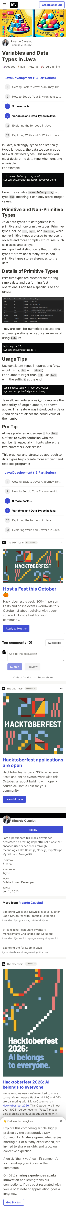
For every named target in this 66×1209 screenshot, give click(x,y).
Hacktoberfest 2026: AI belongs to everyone (26, 1085)
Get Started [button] (13, 1202)
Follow (33, 829)
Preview (32, 666)
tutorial (33, 66)
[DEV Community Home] (13, 4)
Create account (52, 4)
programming (50, 66)
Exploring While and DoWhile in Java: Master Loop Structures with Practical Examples (31, 916)
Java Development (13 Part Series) (30, 78)
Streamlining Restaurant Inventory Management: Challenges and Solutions (30, 934)
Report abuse (45, 677)
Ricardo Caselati (21, 41)
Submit (14, 666)
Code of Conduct (22, 677)
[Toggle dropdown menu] (61, 542)
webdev (9, 66)
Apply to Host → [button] (16, 628)
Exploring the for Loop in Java (25, 950)
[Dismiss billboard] (61, 1121)
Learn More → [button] (14, 799)
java (21, 66)
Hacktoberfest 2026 (16, 1105)
